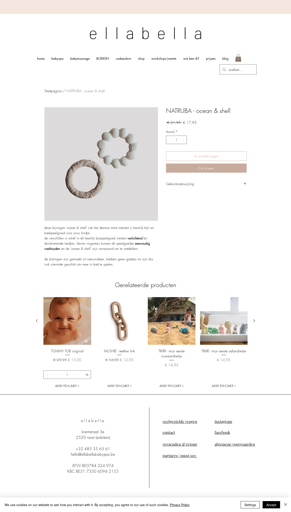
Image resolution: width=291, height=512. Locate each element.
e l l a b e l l (141, 32)
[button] (238, 58)
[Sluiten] (285, 504)
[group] (145, 343)
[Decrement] (169, 140)
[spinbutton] (176, 140)
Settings (250, 504)
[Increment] (183, 140)
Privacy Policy (180, 504)
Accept (271, 504)
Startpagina (53, 90)
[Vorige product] (37, 320)
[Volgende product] (254, 320)
